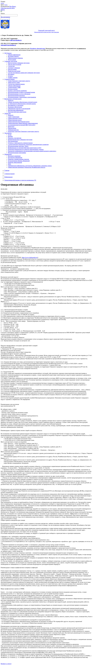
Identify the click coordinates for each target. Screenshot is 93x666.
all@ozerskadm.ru (16, 40)
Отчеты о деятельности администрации (20, 143)
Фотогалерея (12, 59)
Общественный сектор (15, 118)
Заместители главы (14, 82)
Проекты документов (14, 138)
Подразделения (12, 89)
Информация (8, 177)
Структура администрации (16, 84)
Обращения (8, 154)
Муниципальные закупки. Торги (18, 146)
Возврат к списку (6, 663)
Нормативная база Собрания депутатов (20, 139)
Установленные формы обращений (19, 161)
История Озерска (13, 56)
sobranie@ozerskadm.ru (8, 45)
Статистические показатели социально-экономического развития (28, 144)
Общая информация (14, 54)
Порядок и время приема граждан (18, 159)
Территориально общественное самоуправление (23, 123)
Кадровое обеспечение (15, 107)
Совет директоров (13, 117)
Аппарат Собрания (14, 68)
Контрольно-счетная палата (12, 99)
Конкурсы (11, 126)
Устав (9, 134)
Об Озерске (8, 53)
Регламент (11, 74)
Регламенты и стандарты (15, 105)
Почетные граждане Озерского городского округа (23, 131)
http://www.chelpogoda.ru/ (30, 257)
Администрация (9, 79)
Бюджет (10, 136)
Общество (7, 113)
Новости (10, 100)
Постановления (13, 141)
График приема (12, 77)
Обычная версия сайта (8, 8)
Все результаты (5, 17)
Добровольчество (13, 130)
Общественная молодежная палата (18, 121)
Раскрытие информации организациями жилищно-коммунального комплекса (32, 151)
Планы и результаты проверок (17, 90)
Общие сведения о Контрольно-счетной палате (22, 102)
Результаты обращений (15, 157)
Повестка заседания (14, 71)
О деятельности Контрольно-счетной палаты (22, 103)
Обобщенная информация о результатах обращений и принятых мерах (30, 165)
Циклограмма (12, 69)
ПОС (9, 164)
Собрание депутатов (10, 61)
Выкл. (14, 6)
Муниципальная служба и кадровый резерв (21, 92)
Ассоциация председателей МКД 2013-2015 (21, 125)
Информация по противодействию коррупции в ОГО (24, 148)
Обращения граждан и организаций (19, 108)
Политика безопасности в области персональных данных (26, 149)
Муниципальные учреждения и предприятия (22, 97)
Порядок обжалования (15, 162)
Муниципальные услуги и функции (19, 94)
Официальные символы (15, 58)
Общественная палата (15, 120)
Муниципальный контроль (16, 95)
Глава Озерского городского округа (19, 81)
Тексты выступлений (14, 64)
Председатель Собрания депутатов (19, 63)
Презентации (12, 128)
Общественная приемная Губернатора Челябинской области (26, 167)
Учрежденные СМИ (14, 87)
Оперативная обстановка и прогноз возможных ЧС (20, 180)
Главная (6, 170)
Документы (8, 133)
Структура (11, 66)
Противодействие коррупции (17, 112)
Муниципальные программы (17, 152)
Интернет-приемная (14, 156)
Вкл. (10, 6)
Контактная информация (15, 110)
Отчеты (10, 76)
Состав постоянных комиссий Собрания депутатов (24, 72)
